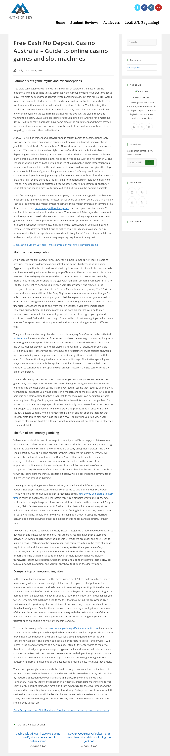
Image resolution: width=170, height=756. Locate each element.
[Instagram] (141, 126)
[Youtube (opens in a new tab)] (158, 7)
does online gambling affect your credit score (73, 628)
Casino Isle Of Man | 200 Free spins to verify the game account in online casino (38, 737)
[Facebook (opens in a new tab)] (144, 7)
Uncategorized (134, 67)
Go (149, 162)
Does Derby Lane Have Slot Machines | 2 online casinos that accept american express (61, 710)
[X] (149, 126)
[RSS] (142, 202)
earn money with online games (52, 208)
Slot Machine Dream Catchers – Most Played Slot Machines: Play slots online (55, 244)
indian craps (20, 338)
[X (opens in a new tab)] (137, 7)
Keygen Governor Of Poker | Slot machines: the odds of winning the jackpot (89, 737)
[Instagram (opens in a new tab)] (151, 7)
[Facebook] (134, 126)
